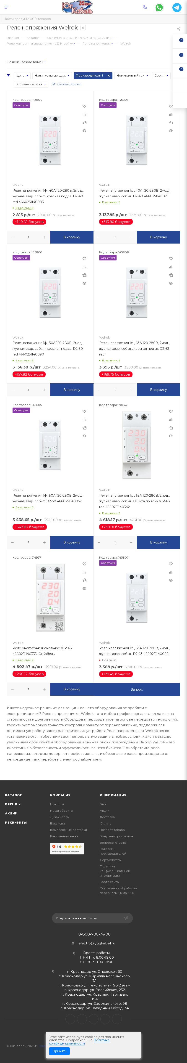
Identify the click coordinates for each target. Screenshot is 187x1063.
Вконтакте (70, 1019)
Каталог (13, 795)
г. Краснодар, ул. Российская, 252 (94, 990)
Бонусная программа (116, 836)
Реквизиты (16, 822)
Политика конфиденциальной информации (115, 870)
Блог (103, 804)
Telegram (82, 1019)
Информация (113, 795)
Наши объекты (61, 810)
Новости (57, 804)
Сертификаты (110, 860)
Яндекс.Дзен (117, 1019)
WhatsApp (105, 1019)
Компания (60, 795)
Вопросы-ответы (113, 842)
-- (180, 41)
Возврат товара (112, 830)
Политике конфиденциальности (79, 1041)
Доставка (107, 817)
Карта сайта (109, 882)
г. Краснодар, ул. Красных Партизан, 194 (94, 996)
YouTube (94, 1019)
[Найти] (180, 19)
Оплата (106, 823)
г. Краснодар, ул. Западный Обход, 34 (94, 1008)
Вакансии (57, 823)
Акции (11, 813)
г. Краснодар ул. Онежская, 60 (94, 971)
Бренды (13, 804)
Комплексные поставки (68, 830)
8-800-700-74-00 (94, 934)
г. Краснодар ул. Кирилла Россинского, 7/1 (94, 978)
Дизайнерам (60, 817)
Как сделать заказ (64, 836)
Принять (59, 1051)
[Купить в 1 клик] (84, 122)
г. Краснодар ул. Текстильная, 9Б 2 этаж (94, 985)
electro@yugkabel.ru (96, 943)
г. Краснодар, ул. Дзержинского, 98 (94, 1003)
